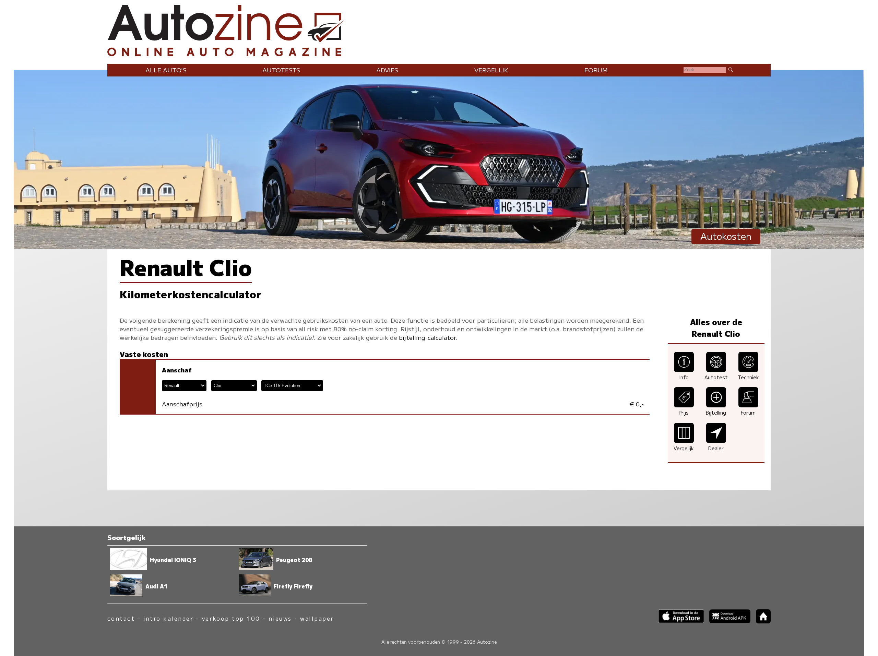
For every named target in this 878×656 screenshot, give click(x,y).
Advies (387, 69)
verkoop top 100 (231, 618)
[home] (760, 621)
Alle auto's (166, 69)
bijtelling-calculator (427, 337)
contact (121, 618)
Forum (596, 69)
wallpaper (317, 618)
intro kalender (168, 618)
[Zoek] (730, 69)
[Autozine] (439, 29)
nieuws (280, 618)
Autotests (281, 69)
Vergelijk (491, 69)
